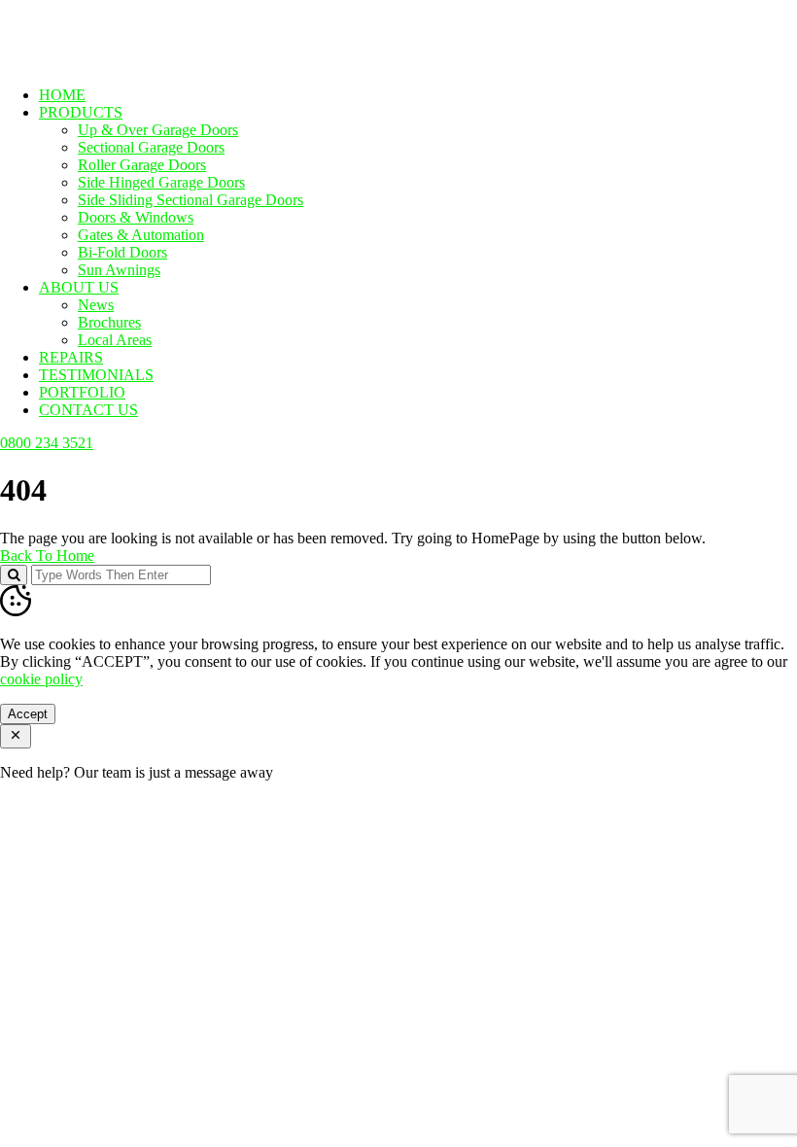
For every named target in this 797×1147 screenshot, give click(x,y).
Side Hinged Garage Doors (161, 182)
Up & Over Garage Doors (158, 130)
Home (62, 95)
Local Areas (115, 339)
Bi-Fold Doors (122, 252)
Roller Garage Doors (142, 164)
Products (80, 112)
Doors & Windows (135, 217)
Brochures (109, 322)
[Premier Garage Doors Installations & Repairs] (123, 61)
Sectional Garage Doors (151, 147)
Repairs (71, 357)
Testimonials (96, 374)
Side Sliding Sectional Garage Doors (190, 199)
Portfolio (82, 392)
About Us (79, 287)
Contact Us (88, 409)
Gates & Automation (141, 234)
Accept (28, 714)
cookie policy (41, 679)
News (96, 304)
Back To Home (47, 555)
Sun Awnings (119, 269)
